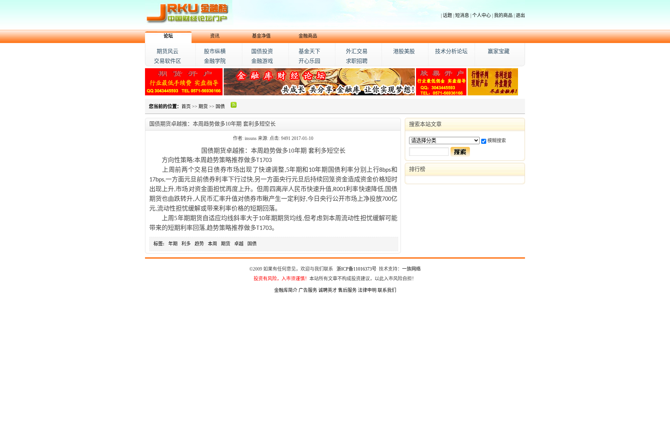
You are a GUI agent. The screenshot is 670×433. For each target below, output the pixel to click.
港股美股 (404, 51)
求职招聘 (357, 61)
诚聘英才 (327, 290)
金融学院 (215, 61)
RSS (234, 105)
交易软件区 (167, 61)
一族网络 (411, 269)
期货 (203, 106)
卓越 (238, 244)
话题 (447, 15)
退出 (520, 15)
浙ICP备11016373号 (356, 269)
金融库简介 (285, 290)
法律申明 (367, 290)
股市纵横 (215, 51)
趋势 (199, 244)
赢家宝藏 (498, 51)
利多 (186, 244)
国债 (220, 106)
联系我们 (387, 290)
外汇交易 (357, 51)
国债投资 (262, 51)
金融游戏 (262, 61)
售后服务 (347, 290)
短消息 (462, 15)
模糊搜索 (496, 140)
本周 (212, 244)
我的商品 (503, 15)
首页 (186, 106)
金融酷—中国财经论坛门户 (188, 15)
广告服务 (308, 290)
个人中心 (481, 15)
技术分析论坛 (451, 51)
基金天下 (309, 51)
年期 (173, 244)
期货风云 (167, 51)
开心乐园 (309, 61)
